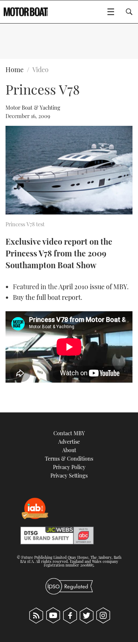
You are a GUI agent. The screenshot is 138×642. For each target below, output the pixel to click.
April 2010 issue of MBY (93, 286)
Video (40, 69)
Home (15, 69)
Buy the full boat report (47, 297)
